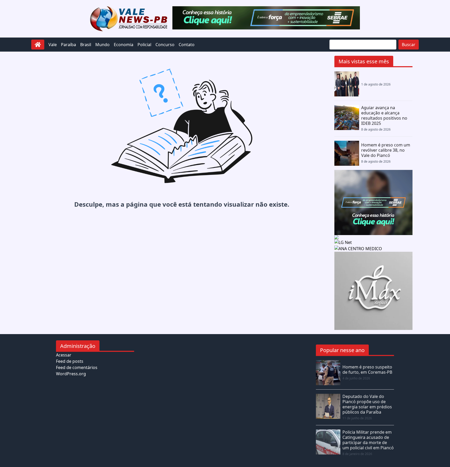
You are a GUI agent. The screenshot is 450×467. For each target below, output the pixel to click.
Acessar (63, 355)
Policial (144, 44)
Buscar (408, 44)
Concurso (164, 44)
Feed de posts (69, 361)
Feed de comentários (76, 367)
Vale (52, 44)
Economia (123, 44)
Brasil (85, 44)
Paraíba (68, 44)
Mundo (102, 44)
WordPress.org (71, 374)
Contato (187, 44)
